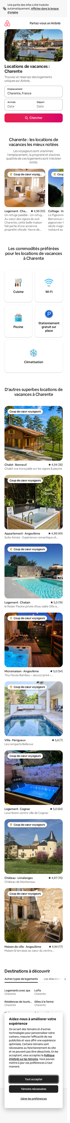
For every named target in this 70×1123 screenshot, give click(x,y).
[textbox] (19, 106)
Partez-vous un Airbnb (45, 23)
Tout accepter (33, 1079)
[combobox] (33, 93)
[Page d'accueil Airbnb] (7, 23)
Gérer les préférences (34, 1098)
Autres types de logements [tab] (21, 979)
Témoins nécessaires (33, 1089)
